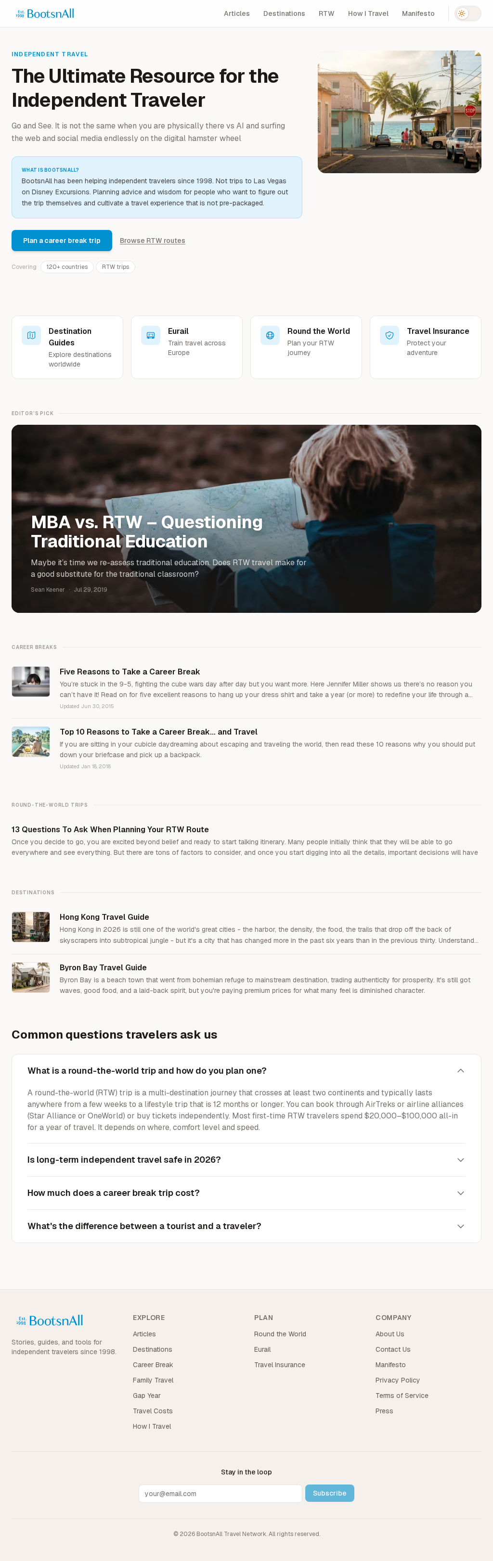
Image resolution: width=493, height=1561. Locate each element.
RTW (327, 13)
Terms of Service (402, 1395)
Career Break (153, 1364)
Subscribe (330, 1493)
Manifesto (418, 13)
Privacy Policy (398, 1380)
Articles (237, 13)
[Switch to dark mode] (467, 13)
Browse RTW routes (152, 240)
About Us (390, 1334)
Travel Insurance (279, 1364)
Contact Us (393, 1349)
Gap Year (147, 1395)
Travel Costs (153, 1411)
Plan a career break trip (62, 240)
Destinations (284, 13)
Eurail (262, 1349)
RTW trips (115, 267)
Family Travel (153, 1380)
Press (384, 1411)
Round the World (280, 1334)
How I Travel (368, 13)
